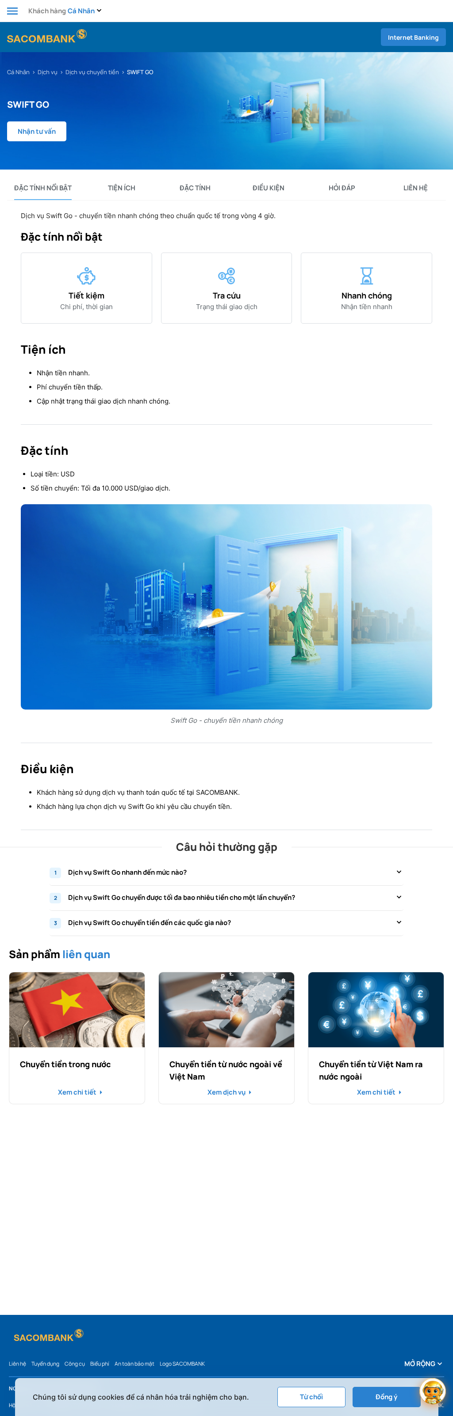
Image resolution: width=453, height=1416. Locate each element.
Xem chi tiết (77, 1092)
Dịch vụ (48, 72)
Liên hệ (17, 1363)
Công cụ (75, 1363)
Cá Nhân (18, 72)
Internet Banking (413, 37)
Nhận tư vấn (37, 131)
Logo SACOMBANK (182, 1363)
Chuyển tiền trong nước (65, 1064)
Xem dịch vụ (226, 1092)
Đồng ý (386, 1396)
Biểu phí (99, 1363)
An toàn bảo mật (134, 1363)
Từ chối (311, 1396)
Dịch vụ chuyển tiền (92, 72)
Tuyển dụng (45, 1363)
